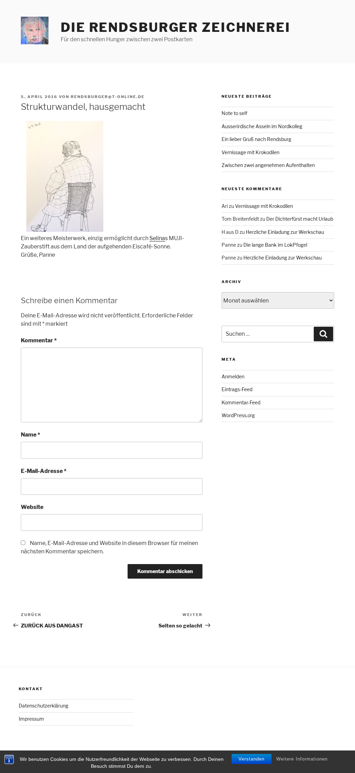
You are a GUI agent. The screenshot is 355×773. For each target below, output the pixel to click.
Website (32, 507)
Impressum (31, 719)
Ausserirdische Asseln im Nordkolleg (262, 126)
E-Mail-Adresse (44, 471)
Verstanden (252, 759)
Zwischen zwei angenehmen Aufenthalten (268, 165)
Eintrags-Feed (237, 389)
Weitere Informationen (302, 759)
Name (30, 434)
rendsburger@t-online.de (108, 96)
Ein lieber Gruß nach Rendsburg (256, 139)
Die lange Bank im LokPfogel (275, 245)
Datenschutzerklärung (43, 706)
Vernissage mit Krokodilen (250, 152)
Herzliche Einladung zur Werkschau (285, 232)
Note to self (234, 113)
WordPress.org (238, 415)
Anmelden (233, 376)
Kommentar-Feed (241, 402)
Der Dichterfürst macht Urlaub (299, 219)
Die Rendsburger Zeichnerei (176, 27)
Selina (157, 238)
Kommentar (39, 340)
